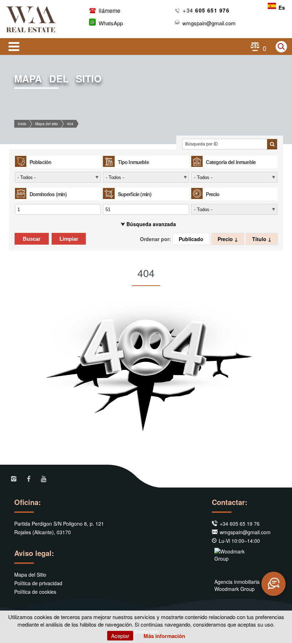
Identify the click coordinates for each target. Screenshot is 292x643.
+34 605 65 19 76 (240, 523)
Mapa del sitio (46, 123)
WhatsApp (111, 23)
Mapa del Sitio (30, 574)
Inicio (22, 123)
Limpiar (68, 239)
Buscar (32, 239)
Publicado (191, 239)
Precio (226, 239)
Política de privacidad (38, 583)
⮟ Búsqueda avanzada (148, 224)
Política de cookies (35, 591)
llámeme (108, 10)
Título (260, 239)
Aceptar (120, 635)
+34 (206, 10)
